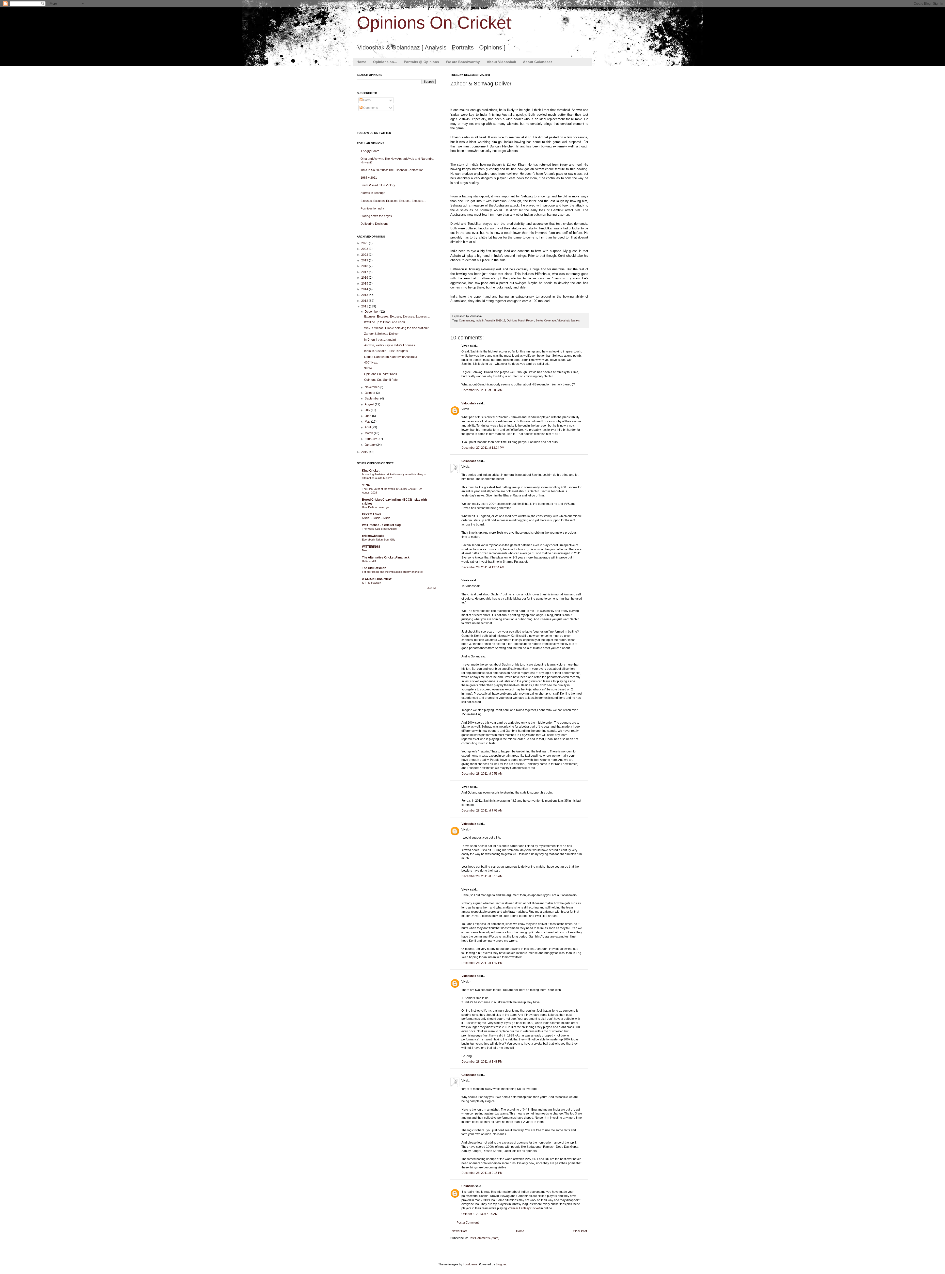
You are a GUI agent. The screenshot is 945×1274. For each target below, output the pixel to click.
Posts (366, 100)
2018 (365, 266)
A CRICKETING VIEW (377, 579)
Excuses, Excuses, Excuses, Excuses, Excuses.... (393, 201)
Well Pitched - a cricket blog (381, 525)
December (372, 311)
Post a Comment (468, 1222)
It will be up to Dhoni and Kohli (384, 322)
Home (361, 62)
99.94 (368, 368)
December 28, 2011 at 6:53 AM (482, 773)
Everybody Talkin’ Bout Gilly (378, 539)
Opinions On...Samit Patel (381, 380)
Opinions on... (385, 62)
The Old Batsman (374, 568)
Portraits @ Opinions (421, 62)
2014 (365, 289)
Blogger (501, 1264)
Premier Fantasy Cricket (524, 1208)
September (372, 398)
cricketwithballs (373, 536)
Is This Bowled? (371, 582)
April (368, 427)
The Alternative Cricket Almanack (386, 557)
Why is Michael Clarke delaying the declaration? (396, 328)
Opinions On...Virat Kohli (380, 374)
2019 (365, 260)
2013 (365, 295)
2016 (365, 277)
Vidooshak (468, 403)
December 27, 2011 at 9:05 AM (482, 390)
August (370, 404)
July (368, 410)
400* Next (371, 362)
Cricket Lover (371, 514)
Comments (370, 108)
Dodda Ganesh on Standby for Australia (390, 357)
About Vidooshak (501, 62)
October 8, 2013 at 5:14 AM (479, 1214)
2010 (365, 452)
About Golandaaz (537, 62)
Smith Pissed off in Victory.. (378, 185)
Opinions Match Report (520, 320)
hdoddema (470, 1264)
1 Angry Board (370, 151)
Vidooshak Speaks (568, 320)
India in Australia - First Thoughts (386, 351)
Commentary (466, 320)
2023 (365, 249)
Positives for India (372, 208)
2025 (365, 243)
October (370, 393)
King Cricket (370, 470)
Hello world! (369, 561)
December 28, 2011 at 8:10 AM (482, 876)
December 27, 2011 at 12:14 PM (482, 447)
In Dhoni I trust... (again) (380, 339)
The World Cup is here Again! (379, 528)
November (372, 387)
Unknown (467, 1186)
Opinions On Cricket (434, 22)
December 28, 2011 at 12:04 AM (482, 567)
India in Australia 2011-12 (490, 320)
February (371, 439)
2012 (365, 301)
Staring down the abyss (376, 216)
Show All (431, 588)
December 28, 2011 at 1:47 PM (482, 963)
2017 (365, 272)
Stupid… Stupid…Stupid (376, 517)
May (368, 421)
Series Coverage (546, 320)
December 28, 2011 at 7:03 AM (482, 810)
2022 (365, 254)
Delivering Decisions (374, 223)
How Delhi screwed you (376, 507)
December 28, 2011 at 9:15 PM (482, 1173)
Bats (364, 550)
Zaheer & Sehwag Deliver (381, 333)
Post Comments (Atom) (484, 1238)
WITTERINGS (371, 546)
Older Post (580, 1231)
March (369, 433)
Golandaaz (468, 461)
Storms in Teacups (373, 193)
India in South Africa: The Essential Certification (392, 170)
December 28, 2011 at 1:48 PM (482, 1061)
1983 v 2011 (369, 177)
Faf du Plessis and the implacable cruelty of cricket (392, 571)
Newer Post (459, 1231)
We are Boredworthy (463, 62)
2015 (365, 283)
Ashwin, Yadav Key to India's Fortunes (389, 345)
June (368, 416)
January (370, 444)
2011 (365, 306)
